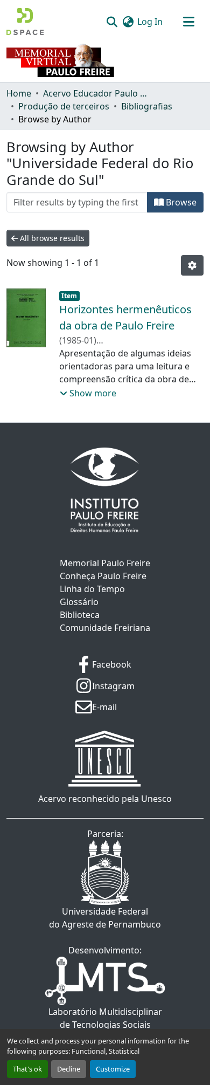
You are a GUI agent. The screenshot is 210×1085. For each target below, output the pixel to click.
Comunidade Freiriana (105, 628)
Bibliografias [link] (146, 106)
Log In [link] (150, 22)
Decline (68, 1069)
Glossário (79, 602)
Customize (113, 1069)
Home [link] (18, 93)
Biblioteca (80, 615)
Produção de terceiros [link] (63, 106)
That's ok (27, 1069)
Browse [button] (180, 202)
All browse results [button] (51, 238)
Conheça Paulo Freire (103, 576)
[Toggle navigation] (188, 21)
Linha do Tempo (92, 589)
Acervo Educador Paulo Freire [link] (97, 93)
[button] (25, 21)
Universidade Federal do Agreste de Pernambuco (105, 917)
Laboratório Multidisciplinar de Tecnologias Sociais (105, 1018)
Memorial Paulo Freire (105, 563)
